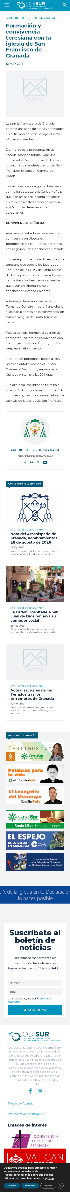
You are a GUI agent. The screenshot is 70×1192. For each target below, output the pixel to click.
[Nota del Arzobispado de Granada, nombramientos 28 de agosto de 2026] (35, 506)
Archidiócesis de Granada (30, 18)
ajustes (49, 1178)
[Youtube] (45, 462)
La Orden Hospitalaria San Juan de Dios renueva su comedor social (34, 616)
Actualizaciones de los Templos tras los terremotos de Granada (32, 694)
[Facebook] (25, 462)
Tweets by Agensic (20, 1103)
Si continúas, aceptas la (30, 1000)
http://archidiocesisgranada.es (35, 455)
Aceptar (12, 1185)
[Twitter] (38, 462)
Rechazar (30, 1185)
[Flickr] (32, 462)
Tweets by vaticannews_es (26, 1114)
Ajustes (48, 1185)
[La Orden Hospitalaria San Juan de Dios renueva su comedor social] (35, 584)
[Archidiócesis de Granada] (35, 430)
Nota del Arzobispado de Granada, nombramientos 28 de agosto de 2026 (33, 538)
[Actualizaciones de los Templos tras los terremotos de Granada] (35, 662)
